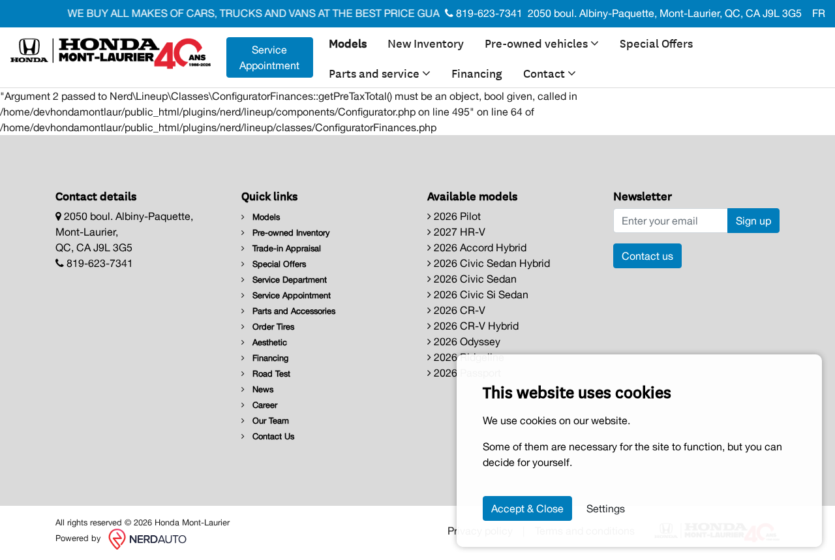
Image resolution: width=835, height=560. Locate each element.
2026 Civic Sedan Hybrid (490, 263)
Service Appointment (269, 57)
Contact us (647, 256)
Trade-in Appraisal (285, 248)
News (261, 389)
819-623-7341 (488, 13)
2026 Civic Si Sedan (479, 294)
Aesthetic (268, 342)
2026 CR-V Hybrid (475, 326)
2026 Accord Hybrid (478, 247)
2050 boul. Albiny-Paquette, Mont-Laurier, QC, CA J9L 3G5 (665, 13)
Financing (476, 72)
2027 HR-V (458, 232)
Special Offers (656, 42)
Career (263, 405)
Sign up (753, 220)
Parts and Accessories (292, 311)
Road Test (270, 374)
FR (818, 13)
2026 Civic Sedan (474, 279)
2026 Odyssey (465, 341)
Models (348, 42)
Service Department (288, 280)
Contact (545, 72)
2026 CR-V (458, 310)
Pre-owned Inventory (289, 233)
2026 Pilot (456, 216)
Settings (605, 508)
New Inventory (425, 42)
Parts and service (375, 72)
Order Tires (272, 327)
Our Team (269, 421)
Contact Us (272, 436)
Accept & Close (527, 508)
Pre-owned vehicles (537, 42)
